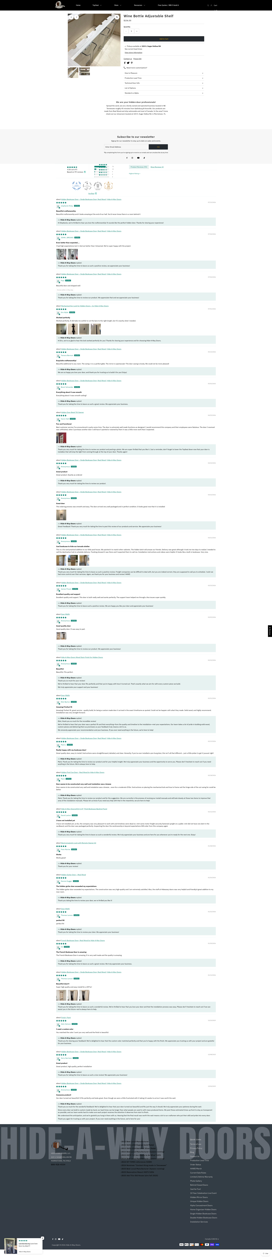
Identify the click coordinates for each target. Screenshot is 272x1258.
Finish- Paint (66, 1017)
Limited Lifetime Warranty (201, 1177)
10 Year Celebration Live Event (203, 1193)
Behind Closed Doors (199, 1185)
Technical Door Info (132, 83)
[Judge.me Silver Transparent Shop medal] (87, 186)
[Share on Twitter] (128, 63)
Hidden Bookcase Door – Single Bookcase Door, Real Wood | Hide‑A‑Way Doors (91, 199)
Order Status (195, 1164)
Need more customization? (137, 68)
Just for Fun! (195, 1189)
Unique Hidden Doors (199, 1201)
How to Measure (131, 73)
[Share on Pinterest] (132, 63)
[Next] (76, 17)
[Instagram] (132, 158)
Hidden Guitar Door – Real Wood (73, 875)
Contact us (128, 59)
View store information (133, 52)
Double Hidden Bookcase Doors (203, 1217)
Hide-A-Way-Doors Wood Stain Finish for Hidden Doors (82, 657)
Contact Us (194, 1156)
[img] (77, 168)
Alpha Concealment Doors (201, 1205)
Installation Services (199, 1222)
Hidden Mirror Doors (199, 1197)
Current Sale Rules (198, 1173)
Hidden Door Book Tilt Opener (72, 412)
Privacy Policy (196, 1148)
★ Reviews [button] (270, 631)
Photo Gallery (196, 1181)
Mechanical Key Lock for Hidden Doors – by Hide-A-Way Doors (85, 306)
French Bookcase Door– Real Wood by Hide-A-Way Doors (83, 940)
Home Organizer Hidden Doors (203, 1209)
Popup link (137, 59)
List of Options (130, 88)
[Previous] (71, 17)
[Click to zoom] (117, 17)
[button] (103, 164)
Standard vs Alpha (132, 93)
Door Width (65, 614)
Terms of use (195, 1144)
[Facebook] (127, 158)
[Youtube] (138, 158)
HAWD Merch (196, 1168)
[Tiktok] (144, 158)
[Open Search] (208, 5)
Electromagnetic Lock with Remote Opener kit (78, 843)
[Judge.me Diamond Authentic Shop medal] (76, 186)
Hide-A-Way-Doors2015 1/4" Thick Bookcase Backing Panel (84, 809)
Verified (91, 193)
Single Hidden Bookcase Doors (203, 1213)
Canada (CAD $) (211, 1239)
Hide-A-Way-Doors (73, 1245)
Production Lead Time (133, 78)
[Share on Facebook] (125, 63)
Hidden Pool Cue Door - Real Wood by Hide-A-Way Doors (82, 772)
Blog (192, 1152)
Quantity (127, 27)
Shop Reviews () (157, 167)
